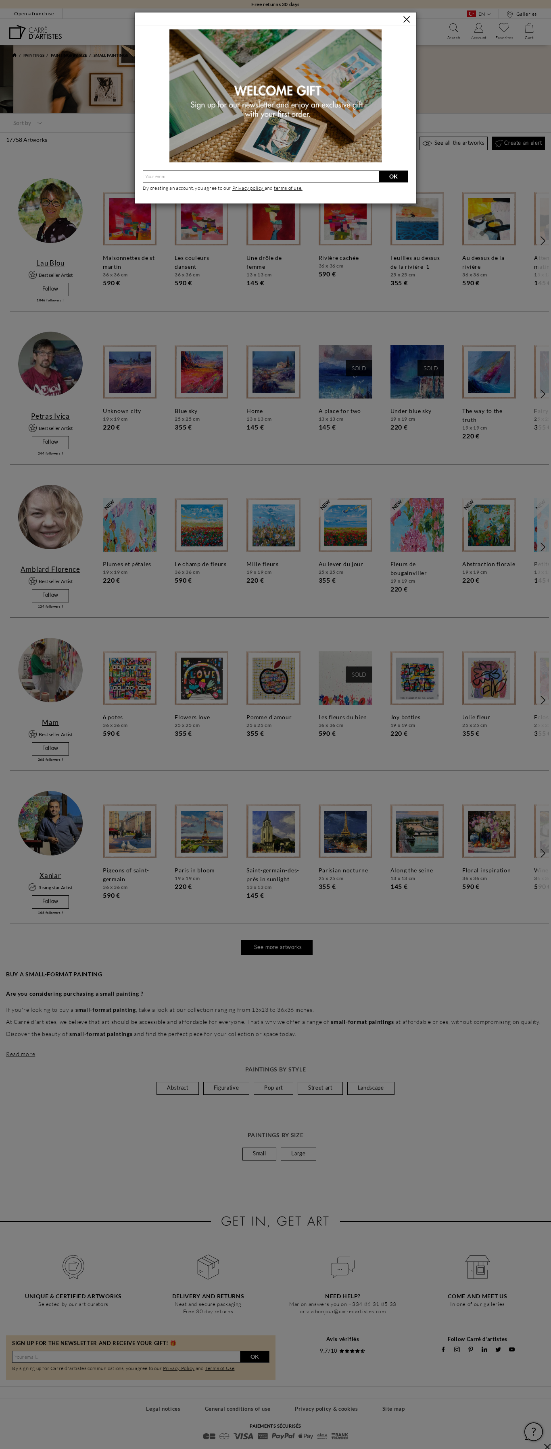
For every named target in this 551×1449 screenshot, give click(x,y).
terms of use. (288, 188)
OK (393, 176)
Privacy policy (248, 188)
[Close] (406, 19)
